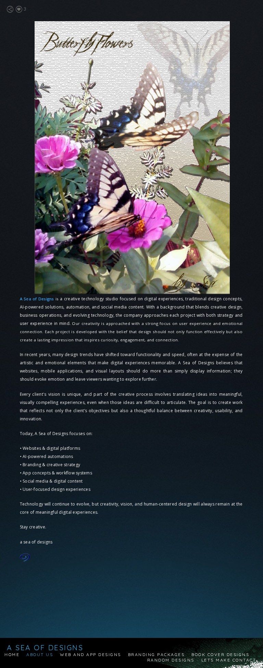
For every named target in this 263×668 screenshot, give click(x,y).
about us (39, 654)
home (12, 654)
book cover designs (220, 654)
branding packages (156, 654)
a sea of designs (45, 647)
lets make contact (228, 660)
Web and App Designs (90, 654)
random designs (171, 660)
